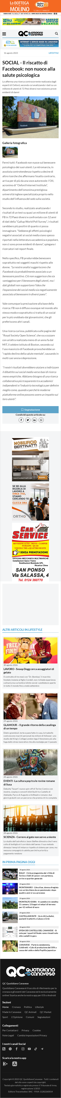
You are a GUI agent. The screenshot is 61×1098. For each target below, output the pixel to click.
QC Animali (30, 1012)
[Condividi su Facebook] (21, 420)
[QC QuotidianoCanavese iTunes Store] (15, 1064)
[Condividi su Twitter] (27, 420)
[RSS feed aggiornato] (3, 1048)
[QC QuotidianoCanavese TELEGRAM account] (42, 1048)
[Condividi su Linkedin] (34, 420)
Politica (28, 1007)
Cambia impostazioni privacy (32, 1035)
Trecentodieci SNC (24, 1091)
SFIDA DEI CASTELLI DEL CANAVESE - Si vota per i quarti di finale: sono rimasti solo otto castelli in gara (38, 933)
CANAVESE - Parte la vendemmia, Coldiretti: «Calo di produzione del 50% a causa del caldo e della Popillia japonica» (38, 947)
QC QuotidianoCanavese (31, 1079)
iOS (43, 995)
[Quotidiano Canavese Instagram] (22, 1048)
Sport (5, 1017)
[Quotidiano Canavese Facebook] (16, 1048)
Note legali (8, 1035)
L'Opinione (17, 1017)
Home (5, 1007)
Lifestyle (54, 53)
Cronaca (16, 1007)
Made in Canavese (11, 1012)
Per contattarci (10, 1030)
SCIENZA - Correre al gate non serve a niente (30, 837)
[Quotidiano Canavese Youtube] (29, 1048)
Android (51, 995)
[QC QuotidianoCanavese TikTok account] (35, 1048)
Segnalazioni (43, 1017)
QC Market (45, 1012)
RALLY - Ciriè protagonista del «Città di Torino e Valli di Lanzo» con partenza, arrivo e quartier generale (36, 876)
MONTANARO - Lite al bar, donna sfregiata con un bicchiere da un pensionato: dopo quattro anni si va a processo (38, 890)
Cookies (37, 1030)
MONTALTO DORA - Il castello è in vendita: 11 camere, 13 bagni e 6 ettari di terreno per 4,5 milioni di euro (38, 904)
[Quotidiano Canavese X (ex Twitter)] (10, 1048)
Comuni (30, 1017)
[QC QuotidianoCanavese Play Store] (5, 1064)
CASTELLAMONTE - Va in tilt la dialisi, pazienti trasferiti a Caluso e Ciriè (36, 917)
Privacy (25, 1030)
